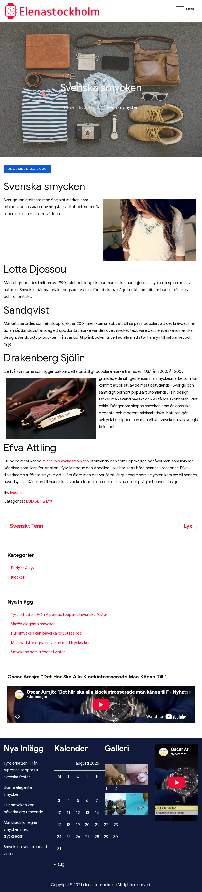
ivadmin (17, 492)
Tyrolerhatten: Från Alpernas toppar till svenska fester (59, 614)
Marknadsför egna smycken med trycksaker (50, 642)
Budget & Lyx (39, 501)
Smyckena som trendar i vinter (38, 652)
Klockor (18, 577)
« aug (59, 864)
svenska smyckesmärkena (65, 461)
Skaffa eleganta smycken (33, 624)
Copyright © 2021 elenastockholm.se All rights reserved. (101, 884)
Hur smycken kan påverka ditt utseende (46, 633)
